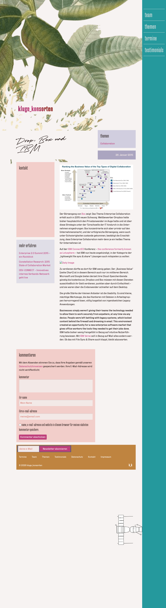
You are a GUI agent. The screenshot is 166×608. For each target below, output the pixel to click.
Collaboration (107, 143)
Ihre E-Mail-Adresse (28, 411)
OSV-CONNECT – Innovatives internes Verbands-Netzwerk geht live (34, 274)
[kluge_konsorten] (35, 109)
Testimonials (154, 50)
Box (83, 214)
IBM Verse (85, 336)
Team (148, 15)
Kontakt (91, 457)
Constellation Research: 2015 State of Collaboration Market (34, 263)
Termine (151, 38)
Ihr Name (23, 397)
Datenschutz (77, 457)
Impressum (106, 457)
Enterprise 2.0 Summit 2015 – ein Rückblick (34, 255)
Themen (150, 26)
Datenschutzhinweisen (31, 366)
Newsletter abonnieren (55, 449)
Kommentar (24, 377)
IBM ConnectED (76, 249)
